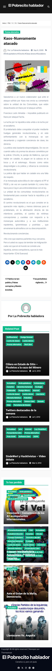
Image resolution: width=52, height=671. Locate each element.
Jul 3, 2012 (36, 371)
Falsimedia (11, 390)
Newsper (32, 649)
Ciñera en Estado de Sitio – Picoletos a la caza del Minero (23, 366)
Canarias (10, 387)
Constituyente (29, 495)
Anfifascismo (12, 337)
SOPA (36, 436)
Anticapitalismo (11, 54)
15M (31, 530)
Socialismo (41, 54)
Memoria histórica (14, 398)
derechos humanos (24, 387)
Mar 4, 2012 (36, 463)
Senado (41, 401)
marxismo (40, 394)
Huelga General (26, 337)
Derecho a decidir (33, 537)
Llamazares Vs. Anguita (21, 635)
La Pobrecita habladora (20, 50)
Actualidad (11, 383)
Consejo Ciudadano (15, 537)
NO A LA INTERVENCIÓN (17, 499)
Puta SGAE (11, 436)
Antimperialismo (14, 495)
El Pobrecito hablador (26, 5)
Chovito (21, 54)
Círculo (39, 534)
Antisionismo (39, 383)
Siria (8, 405)
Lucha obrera (28, 341)
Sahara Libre (29, 401)
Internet (36, 390)
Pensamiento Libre (14, 433)
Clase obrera (31, 54)
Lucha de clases (13, 341)
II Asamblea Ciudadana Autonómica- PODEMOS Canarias (21, 555)
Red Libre (28, 344)
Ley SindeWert (40, 429)
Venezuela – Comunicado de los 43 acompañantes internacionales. (25, 516)
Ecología (38, 387)
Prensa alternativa (12, 32)
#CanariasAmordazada (17, 530)
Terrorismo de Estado (22, 405)
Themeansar (6, 652)
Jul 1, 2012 (36, 417)
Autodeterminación (15, 534)
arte (20, 429)
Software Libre (24, 436)
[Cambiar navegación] (4, 6)
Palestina (27, 398)
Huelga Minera (24, 390)
